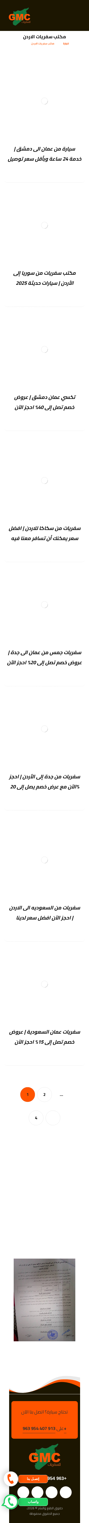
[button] (79, 16)
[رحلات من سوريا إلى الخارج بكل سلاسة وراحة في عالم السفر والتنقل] (19, 16)
